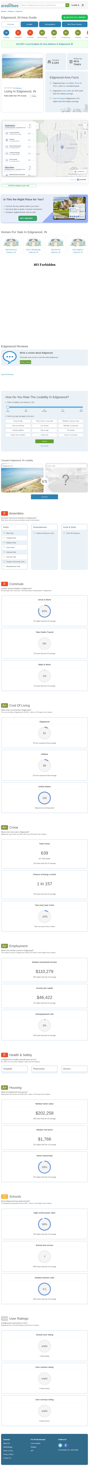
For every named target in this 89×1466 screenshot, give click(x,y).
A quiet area (44, 435)
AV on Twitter (60, 1445)
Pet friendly (70, 430)
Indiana (11, 11)
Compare (44, 497)
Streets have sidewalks (18, 435)
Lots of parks (44, 425)
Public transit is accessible (44, 421)
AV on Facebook (66, 1445)
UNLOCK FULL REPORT (76, 17)
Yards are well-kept (18, 425)
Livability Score (73, 83)
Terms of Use (8, 1451)
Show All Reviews (7, 374)
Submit (44, 441)
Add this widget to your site (18, 185)
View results (44, 446)
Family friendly (18, 421)
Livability (74, 5)
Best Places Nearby (75, 24)
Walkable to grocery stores (71, 421)
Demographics (50, 24)
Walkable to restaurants (70, 425)
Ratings (18, 88)
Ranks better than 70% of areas (15, 96)
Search (3, 11)
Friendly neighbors (18, 430)
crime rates (66, 91)
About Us (6, 1443)
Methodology (7, 1447)
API (32, 1451)
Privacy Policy (8, 1454)
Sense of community (70, 435)
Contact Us (7, 1458)
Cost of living (58, 98)
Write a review (25, 362)
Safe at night (44, 430)
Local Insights (35, 1443)
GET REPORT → (27, 218)
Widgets (33, 1447)
